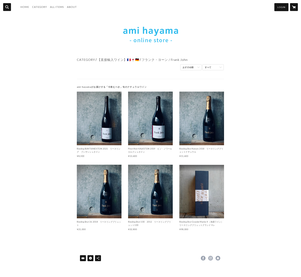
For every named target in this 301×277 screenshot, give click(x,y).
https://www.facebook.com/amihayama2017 (203, 258)
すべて (208, 67)
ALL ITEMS (57, 6)
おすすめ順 (188, 67)
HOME (24, 6)
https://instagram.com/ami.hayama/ (210, 258)
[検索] (7, 7)
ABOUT (72, 6)
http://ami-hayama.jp (218, 258)
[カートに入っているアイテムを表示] (294, 7)
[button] (281, 7)
